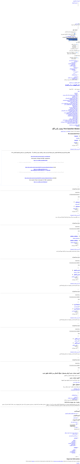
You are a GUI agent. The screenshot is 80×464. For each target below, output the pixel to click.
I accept (78, 463)
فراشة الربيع (77, 304)
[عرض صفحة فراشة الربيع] (77, 306)
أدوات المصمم (74, 96)
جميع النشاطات (72, 68)
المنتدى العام (75, 117)
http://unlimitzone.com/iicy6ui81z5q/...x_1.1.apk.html (40, 170)
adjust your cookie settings (58, 461)
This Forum (74, 46)
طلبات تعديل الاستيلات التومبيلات (71, 98)
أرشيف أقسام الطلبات (73, 99)
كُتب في (75, 149)
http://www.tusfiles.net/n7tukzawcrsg (40, 169)
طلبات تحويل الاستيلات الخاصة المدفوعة (70, 100)
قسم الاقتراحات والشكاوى (72, 114)
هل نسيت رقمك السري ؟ (70, 36)
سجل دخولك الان (77, 388)
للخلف (74, 440)
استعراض (75, 61)
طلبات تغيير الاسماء (73, 102)
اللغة (76, 423)
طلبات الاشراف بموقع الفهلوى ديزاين (70, 104)
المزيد (74, 66)
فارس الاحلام (77, 270)
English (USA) (72, 426)
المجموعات (73, 62)
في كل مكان (73, 44)
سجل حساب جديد (76, 382)
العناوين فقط (73, 58)
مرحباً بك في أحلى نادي (73, 60)
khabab (69, 131)
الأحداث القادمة (72, 65)
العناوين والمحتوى (73, 57)
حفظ (79, 91)
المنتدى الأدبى (74, 116)
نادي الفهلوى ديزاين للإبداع (72, 85)
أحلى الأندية (75, 417)
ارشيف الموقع (74, 105)
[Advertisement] (40, 14)
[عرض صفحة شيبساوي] (77, 204)
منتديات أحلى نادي (74, 422)
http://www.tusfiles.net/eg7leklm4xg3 (40, 181)
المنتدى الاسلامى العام (73, 118)
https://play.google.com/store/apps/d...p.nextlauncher (40, 156)
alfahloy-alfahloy (74, 236)
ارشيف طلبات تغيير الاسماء (72, 101)
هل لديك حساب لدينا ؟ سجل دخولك (70, 28)
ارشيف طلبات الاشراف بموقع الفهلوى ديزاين (69, 103)
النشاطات (75, 67)
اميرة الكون (77, 338)
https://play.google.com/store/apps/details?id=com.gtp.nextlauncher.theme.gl (39, 167)
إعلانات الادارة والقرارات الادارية (71, 113)
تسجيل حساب (74, 39)
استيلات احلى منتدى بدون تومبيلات (71, 120)
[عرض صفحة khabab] (78, 125)
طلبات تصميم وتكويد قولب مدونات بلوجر (70, 119)
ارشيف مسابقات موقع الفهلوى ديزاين (70, 112)
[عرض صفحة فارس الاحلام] (77, 272)
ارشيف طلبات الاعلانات (73, 111)
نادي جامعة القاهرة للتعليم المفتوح (71, 413)
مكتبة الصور (73, 64)
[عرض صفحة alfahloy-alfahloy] (76, 238)
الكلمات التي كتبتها (71, 52)
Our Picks (73, 69)
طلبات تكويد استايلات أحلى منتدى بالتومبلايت (69, 110)
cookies (33, 461)
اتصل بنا (76, 427)
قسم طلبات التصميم (73, 108)
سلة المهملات (74, 106)
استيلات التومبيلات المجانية (72, 115)
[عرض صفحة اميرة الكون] (77, 340)
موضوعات (74, 45)
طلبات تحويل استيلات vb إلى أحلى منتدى (70, 95)
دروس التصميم (74, 97)
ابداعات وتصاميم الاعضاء (72, 109)
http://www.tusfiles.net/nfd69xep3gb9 (40, 160)
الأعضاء (76, 94)
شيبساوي (77, 202)
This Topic (74, 47)
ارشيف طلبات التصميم (73, 107)
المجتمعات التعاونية (71, 63)
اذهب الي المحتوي (76, 0)
